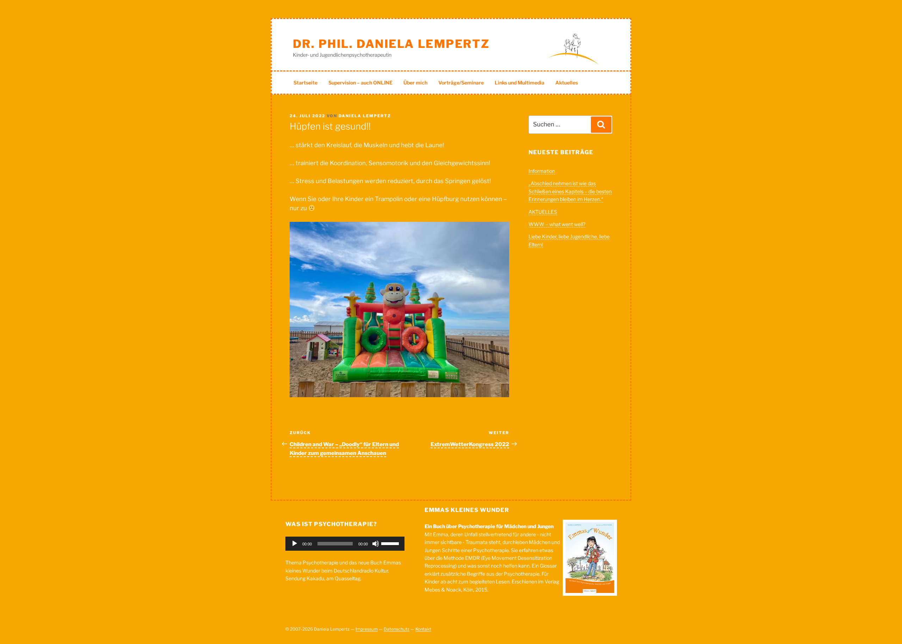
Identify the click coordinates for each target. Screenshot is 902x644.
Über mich (415, 83)
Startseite (305, 83)
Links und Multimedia (519, 83)
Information (542, 171)
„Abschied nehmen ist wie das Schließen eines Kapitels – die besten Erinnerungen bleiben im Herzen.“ (570, 191)
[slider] (391, 543)
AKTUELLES (543, 212)
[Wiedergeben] (294, 543)
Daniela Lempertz (365, 115)
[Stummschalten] (375, 543)
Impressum (367, 629)
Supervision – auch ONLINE (360, 83)
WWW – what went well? (557, 224)
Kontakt (423, 629)
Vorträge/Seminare (461, 83)
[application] (344, 544)
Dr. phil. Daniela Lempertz (391, 44)
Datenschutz (396, 629)
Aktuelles (566, 83)
